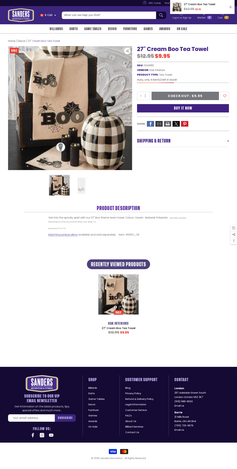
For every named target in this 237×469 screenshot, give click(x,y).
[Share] (127, 51)
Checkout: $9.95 (185, 96)
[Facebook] (32, 435)
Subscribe (65, 418)
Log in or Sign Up (181, 17)
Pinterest (184, 124)
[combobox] (109, 15)
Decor (21, 41)
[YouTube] (51, 435)
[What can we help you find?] (114, 15)
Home (11, 41)
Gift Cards (154, 3)
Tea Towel (165, 75)
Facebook (150, 124)
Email (159, 124)
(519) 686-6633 (183, 401)
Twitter (176, 124)
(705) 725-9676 (183, 425)
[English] (42, 15)
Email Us (179, 405)
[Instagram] (42, 435)
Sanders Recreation (111, 458)
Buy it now (183, 108)
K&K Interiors (157, 70)
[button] (55, 15)
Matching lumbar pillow (63, 235)
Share (127, 51)
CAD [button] (49, 15)
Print (167, 124)
